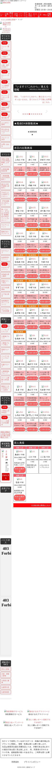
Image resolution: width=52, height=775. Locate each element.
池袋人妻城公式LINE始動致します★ (5, 161)
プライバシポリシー (32, 762)
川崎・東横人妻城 (5, 675)
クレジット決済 (5, 138)
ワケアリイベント (5, 226)
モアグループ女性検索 (5, 310)
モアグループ (5, 252)
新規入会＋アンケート (5, 232)
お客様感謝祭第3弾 (5, 170)
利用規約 (15, 762)
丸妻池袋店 (5, 692)
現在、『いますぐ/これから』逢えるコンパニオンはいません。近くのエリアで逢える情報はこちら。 (32, 99)
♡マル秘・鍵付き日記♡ (5, 64)
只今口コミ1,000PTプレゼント (5, 194)
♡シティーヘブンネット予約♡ (5, 95)
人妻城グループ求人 (5, 344)
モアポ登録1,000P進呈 (5, 410)
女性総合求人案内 (5, 275)
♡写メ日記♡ (5, 55)
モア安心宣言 (5, 295)
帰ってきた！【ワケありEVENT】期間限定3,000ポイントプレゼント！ (5, 215)
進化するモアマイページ (5, 266)
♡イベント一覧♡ (5, 45)
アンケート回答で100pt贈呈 (5, 421)
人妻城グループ (5, 337)
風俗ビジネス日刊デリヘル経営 (5, 388)
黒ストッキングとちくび (5, 328)
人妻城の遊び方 (5, 116)
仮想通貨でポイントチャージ (5, 302)
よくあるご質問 (5, 123)
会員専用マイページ (5, 258)
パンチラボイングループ (5, 358)
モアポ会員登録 (5, 288)
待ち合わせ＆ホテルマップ (5, 131)
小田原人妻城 (5, 681)
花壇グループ (5, 350)
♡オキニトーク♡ (5, 74)
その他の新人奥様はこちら (40, 505)
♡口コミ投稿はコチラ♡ (5, 84)
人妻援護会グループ (5, 372)
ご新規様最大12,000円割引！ (5, 177)
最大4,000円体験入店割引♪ (5, 186)
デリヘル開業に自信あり (5, 379)
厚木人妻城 (5, 669)
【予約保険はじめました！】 (5, 203)
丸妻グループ (5, 365)
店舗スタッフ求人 (5, 282)
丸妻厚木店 (5, 687)
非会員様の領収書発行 (5, 106)
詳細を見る (5, 476)
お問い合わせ (5, 145)
